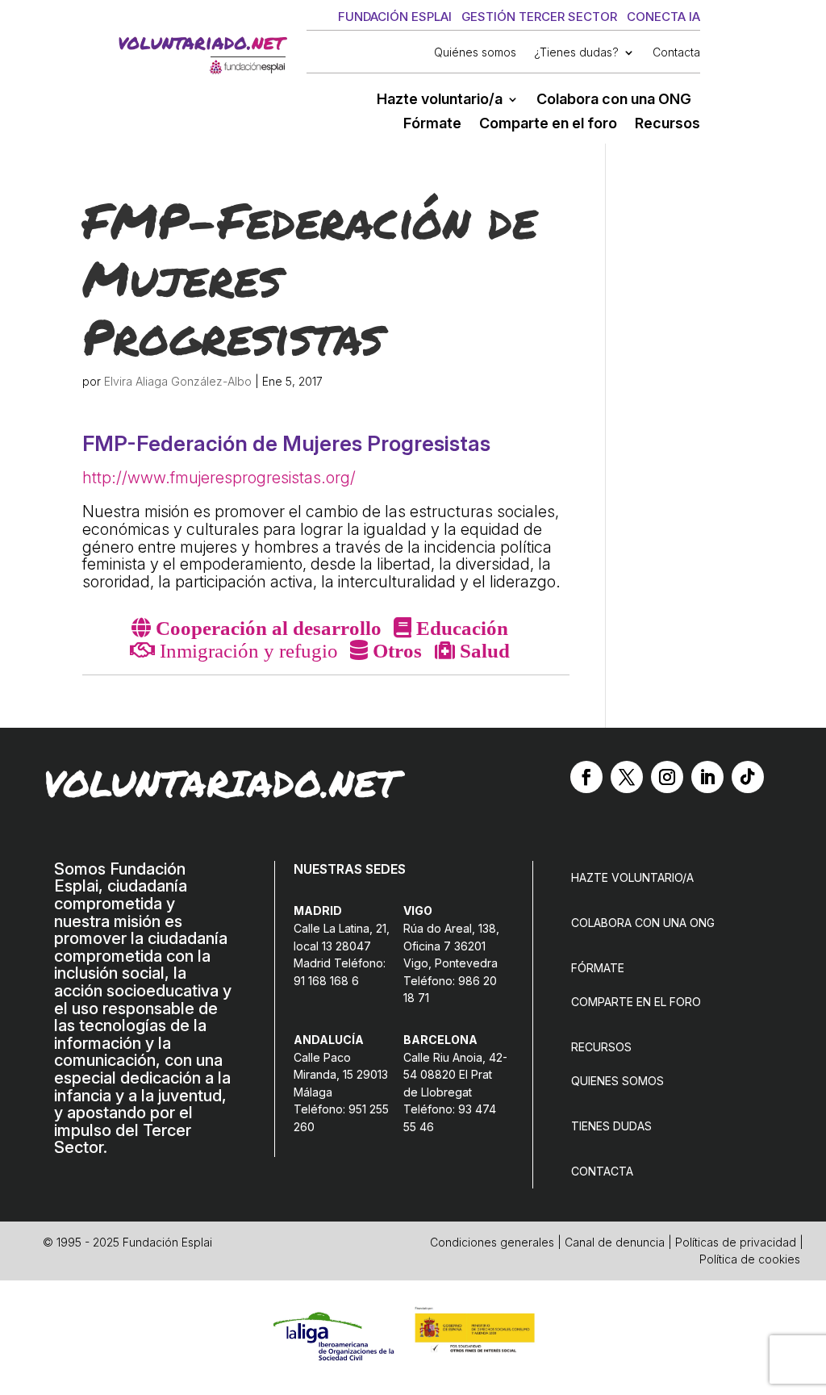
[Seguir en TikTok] (748, 777)
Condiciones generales (492, 1242)
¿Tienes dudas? (576, 53)
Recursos (667, 125)
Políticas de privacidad (735, 1242)
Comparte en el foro (548, 125)
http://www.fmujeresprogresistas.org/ (219, 477)
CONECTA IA (663, 16)
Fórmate (432, 125)
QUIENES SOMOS (617, 1081)
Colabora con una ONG (613, 100)
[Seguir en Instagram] (667, 777)
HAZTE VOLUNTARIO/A (632, 877)
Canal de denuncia (615, 1242)
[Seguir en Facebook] (586, 777)
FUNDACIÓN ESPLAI (395, 16)
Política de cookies (749, 1259)
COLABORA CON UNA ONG (643, 922)
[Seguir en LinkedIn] (707, 777)
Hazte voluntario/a (440, 100)
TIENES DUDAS (611, 1126)
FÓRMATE (597, 968)
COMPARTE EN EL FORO (636, 1002)
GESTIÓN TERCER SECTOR (539, 16)
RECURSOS (601, 1047)
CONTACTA (602, 1171)
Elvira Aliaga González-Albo (178, 381)
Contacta (676, 53)
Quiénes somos (475, 53)
